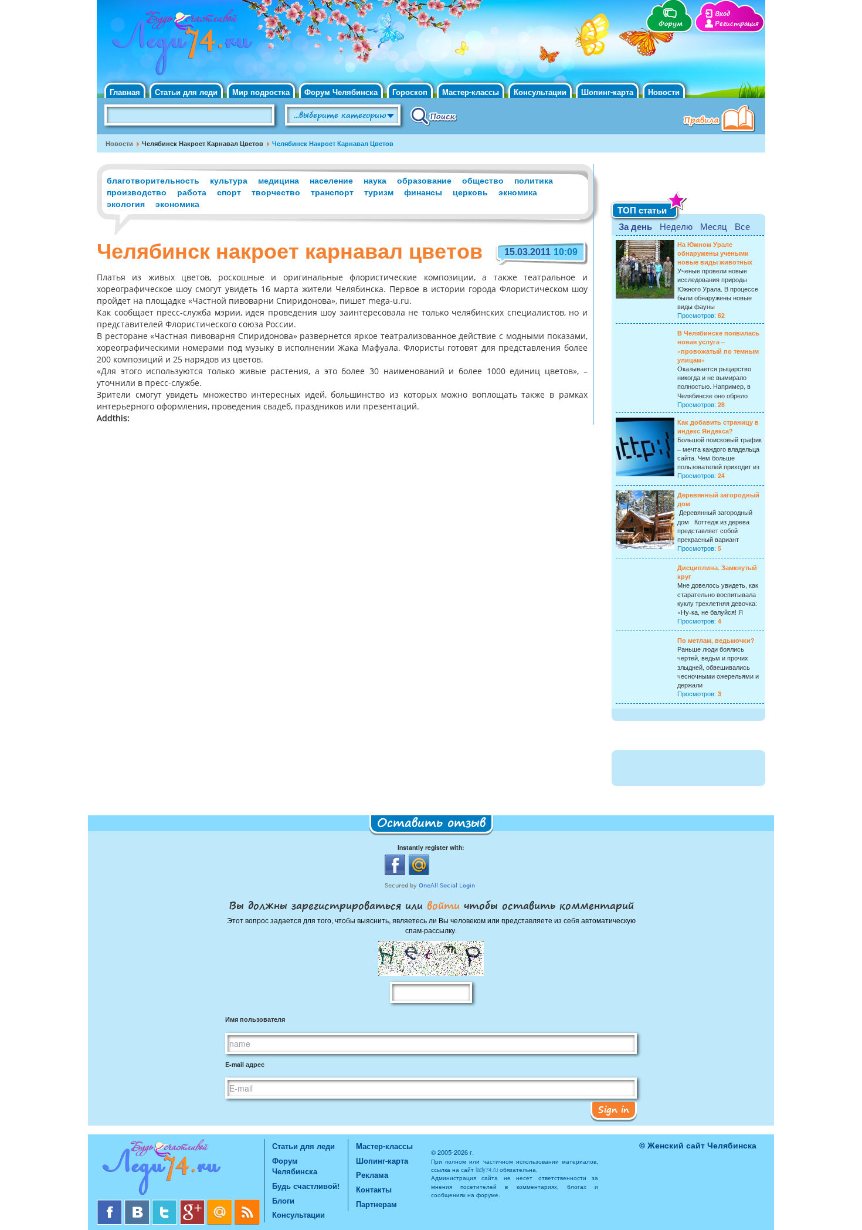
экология (126, 203)
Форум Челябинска (341, 92)
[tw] (165, 1203)
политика (533, 180)
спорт (229, 192)
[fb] (110, 1203)
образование (424, 180)
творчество (276, 192)
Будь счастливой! (306, 1185)
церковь (470, 192)
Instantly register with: (431, 847)
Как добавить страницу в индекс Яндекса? (718, 426)
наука (375, 180)
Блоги (283, 1200)
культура (228, 180)
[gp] (193, 1203)
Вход (722, 14)
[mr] (221, 1203)
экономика (177, 203)
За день (635, 226)
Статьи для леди (186, 92)
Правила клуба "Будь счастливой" (721, 119)
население (331, 180)
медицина (278, 180)
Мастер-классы (470, 92)
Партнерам (376, 1203)
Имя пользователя (255, 1019)
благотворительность (153, 180)
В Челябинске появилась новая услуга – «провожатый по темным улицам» (718, 346)
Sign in (613, 1109)
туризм (378, 192)
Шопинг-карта (607, 92)
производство (137, 192)
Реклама (372, 1174)
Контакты (374, 1189)
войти (443, 905)
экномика (517, 192)
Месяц (713, 226)
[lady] (180, 1169)
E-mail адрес (244, 1064)
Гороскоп (409, 92)
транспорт (332, 192)
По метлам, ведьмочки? (715, 640)
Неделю (676, 226)
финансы (423, 192)
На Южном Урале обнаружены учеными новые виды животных (714, 253)
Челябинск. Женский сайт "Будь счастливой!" (180, 46)
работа (191, 192)
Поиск (433, 115)
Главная (125, 92)
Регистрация (737, 24)
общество (483, 180)
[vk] (138, 1203)
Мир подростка (261, 92)
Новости (664, 92)
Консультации (540, 92)
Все (742, 226)
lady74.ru (487, 1169)
